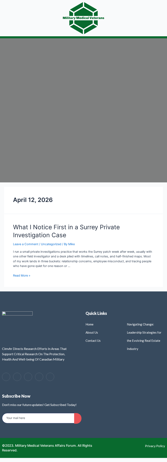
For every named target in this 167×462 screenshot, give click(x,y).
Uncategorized (51, 244)
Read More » (21, 275)
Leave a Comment (25, 244)
